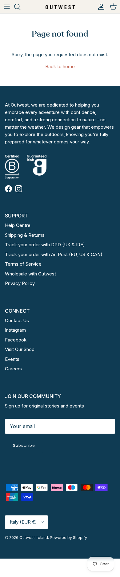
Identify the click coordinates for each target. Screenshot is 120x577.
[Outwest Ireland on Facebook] (8, 188)
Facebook (15, 340)
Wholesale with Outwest (30, 274)
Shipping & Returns (25, 235)
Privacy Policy (20, 283)
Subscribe (24, 445)
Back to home (60, 66)
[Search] (20, 7)
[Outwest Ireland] (60, 7)
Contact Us (17, 320)
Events (12, 359)
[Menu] (7, 7)
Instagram (15, 330)
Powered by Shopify (68, 537)
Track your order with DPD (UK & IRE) (45, 245)
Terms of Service (23, 264)
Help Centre (17, 225)
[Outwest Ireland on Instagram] (18, 188)
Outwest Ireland (33, 537)
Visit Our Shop (19, 349)
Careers (13, 369)
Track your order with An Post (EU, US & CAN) (53, 254)
